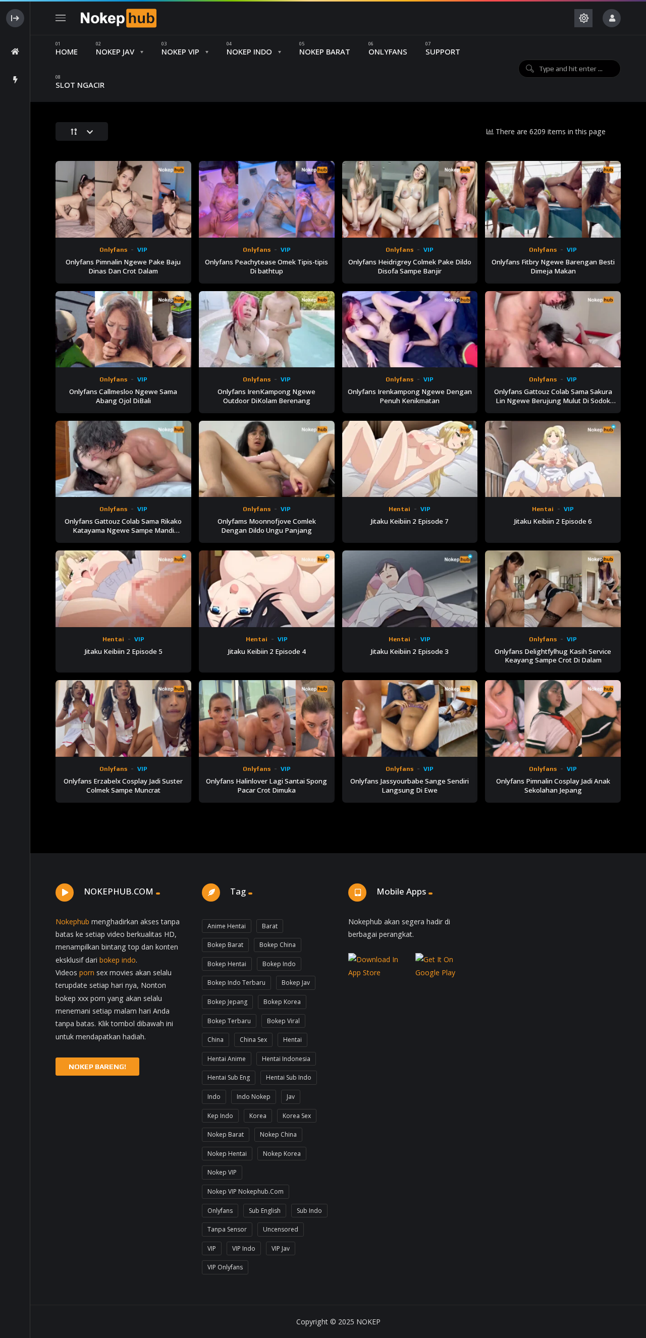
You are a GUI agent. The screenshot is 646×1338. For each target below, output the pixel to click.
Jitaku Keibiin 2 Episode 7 (409, 521)
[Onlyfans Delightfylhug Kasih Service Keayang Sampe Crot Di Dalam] (553, 588)
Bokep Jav (296, 982)
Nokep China (278, 1134)
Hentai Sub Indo (288, 1077)
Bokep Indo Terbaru (236, 982)
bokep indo (117, 960)
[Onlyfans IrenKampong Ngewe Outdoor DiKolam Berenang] (267, 329)
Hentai (399, 509)
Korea (257, 1115)
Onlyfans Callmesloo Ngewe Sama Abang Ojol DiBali (123, 396)
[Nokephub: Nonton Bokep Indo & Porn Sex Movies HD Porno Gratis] (118, 18)
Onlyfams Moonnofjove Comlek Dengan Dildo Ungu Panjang (267, 526)
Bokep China (277, 944)
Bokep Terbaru (229, 1021)
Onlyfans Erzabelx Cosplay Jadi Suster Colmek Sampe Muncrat (123, 785)
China (215, 1039)
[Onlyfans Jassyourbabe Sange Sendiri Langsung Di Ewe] (410, 718)
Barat (270, 926)
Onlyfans (113, 249)
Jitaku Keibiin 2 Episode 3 (409, 651)
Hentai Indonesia (286, 1058)
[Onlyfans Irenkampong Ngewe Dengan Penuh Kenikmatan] (410, 329)
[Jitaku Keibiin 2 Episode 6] (553, 459)
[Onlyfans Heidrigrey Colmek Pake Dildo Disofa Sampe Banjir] (410, 199)
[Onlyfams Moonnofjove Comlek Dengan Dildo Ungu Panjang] (267, 459)
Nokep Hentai (227, 1153)
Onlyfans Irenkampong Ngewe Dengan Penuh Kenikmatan (410, 396)
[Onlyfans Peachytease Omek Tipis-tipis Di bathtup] (267, 199)
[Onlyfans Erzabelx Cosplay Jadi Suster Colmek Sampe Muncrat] (123, 718)
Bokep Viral (283, 1021)
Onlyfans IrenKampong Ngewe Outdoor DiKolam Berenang (266, 396)
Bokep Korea (282, 1001)
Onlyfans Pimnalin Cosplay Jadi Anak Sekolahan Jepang (553, 785)
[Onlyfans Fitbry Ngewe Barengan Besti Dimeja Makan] (553, 199)
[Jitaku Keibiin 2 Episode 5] (123, 588)
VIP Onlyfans (225, 1267)
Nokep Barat (225, 1134)
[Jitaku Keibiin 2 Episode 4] (267, 588)
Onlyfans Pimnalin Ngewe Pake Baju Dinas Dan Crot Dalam (123, 266)
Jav (291, 1096)
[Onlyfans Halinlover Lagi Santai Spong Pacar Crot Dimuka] (267, 718)
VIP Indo (243, 1248)
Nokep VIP (222, 1172)
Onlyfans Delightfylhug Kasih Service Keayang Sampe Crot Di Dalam (553, 656)
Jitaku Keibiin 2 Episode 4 (267, 651)
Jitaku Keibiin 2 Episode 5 (123, 651)
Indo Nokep (254, 1096)
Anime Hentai (226, 926)
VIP (142, 249)
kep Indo (220, 1115)
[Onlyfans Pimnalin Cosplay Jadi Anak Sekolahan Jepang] (553, 718)
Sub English (265, 1210)
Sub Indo (309, 1210)
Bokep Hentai (226, 964)
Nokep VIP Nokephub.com (245, 1191)
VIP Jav (281, 1248)
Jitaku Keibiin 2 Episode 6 (553, 521)
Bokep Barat (225, 944)
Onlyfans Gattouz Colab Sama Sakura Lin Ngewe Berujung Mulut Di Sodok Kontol (553, 400)
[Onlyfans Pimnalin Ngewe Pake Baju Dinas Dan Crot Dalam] (123, 199)
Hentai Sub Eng (228, 1077)
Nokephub (72, 921)
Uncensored (280, 1229)
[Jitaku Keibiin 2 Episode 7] (410, 459)
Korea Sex (297, 1115)
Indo (214, 1096)
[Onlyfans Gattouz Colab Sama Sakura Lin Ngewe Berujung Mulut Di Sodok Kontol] (553, 329)
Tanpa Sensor (227, 1229)
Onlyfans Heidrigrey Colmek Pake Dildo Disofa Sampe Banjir (409, 266)
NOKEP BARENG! (97, 1067)
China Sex (253, 1039)
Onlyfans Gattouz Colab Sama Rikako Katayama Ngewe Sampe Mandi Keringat (123, 530)
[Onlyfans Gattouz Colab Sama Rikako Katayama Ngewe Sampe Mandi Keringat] (123, 459)
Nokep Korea (282, 1153)
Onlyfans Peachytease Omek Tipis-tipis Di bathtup (266, 266)
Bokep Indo (279, 964)
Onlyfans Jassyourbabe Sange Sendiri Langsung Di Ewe (409, 785)
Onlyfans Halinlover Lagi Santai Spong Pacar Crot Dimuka (266, 785)
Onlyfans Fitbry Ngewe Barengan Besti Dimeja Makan (553, 266)
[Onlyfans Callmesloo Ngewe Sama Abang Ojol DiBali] (123, 329)
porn (86, 972)
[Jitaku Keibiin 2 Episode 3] (410, 588)
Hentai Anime (226, 1058)
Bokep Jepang (227, 1001)
